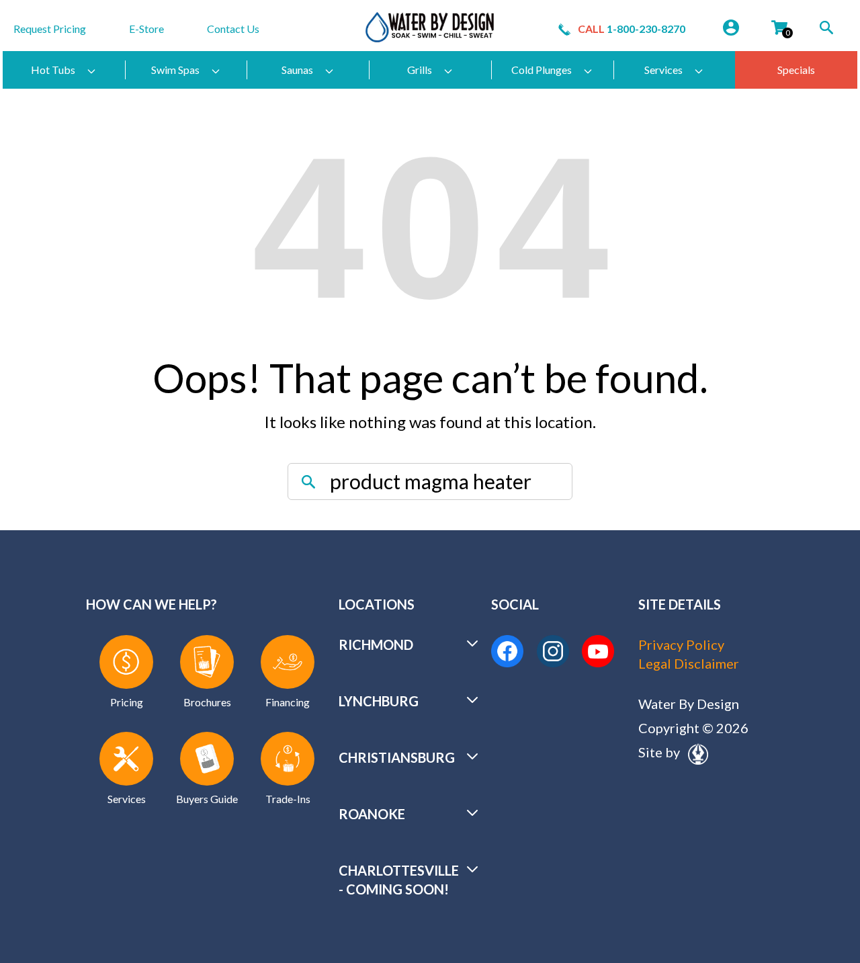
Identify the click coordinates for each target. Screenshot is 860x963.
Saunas (297, 69)
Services (663, 69)
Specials (796, 69)
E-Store (146, 28)
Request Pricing (49, 28)
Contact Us (233, 28)
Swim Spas (175, 69)
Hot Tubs (53, 69)
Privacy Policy (681, 644)
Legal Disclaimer (688, 663)
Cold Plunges (541, 69)
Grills (419, 69)
